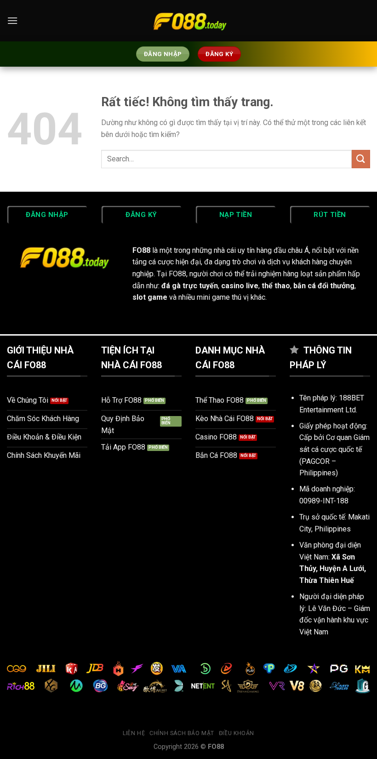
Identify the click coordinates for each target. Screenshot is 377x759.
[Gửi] (361, 159)
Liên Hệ (134, 733)
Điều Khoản (236, 733)
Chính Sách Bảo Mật (181, 733)
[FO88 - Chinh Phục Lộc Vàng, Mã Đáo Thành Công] (188, 21)
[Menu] (12, 20)
